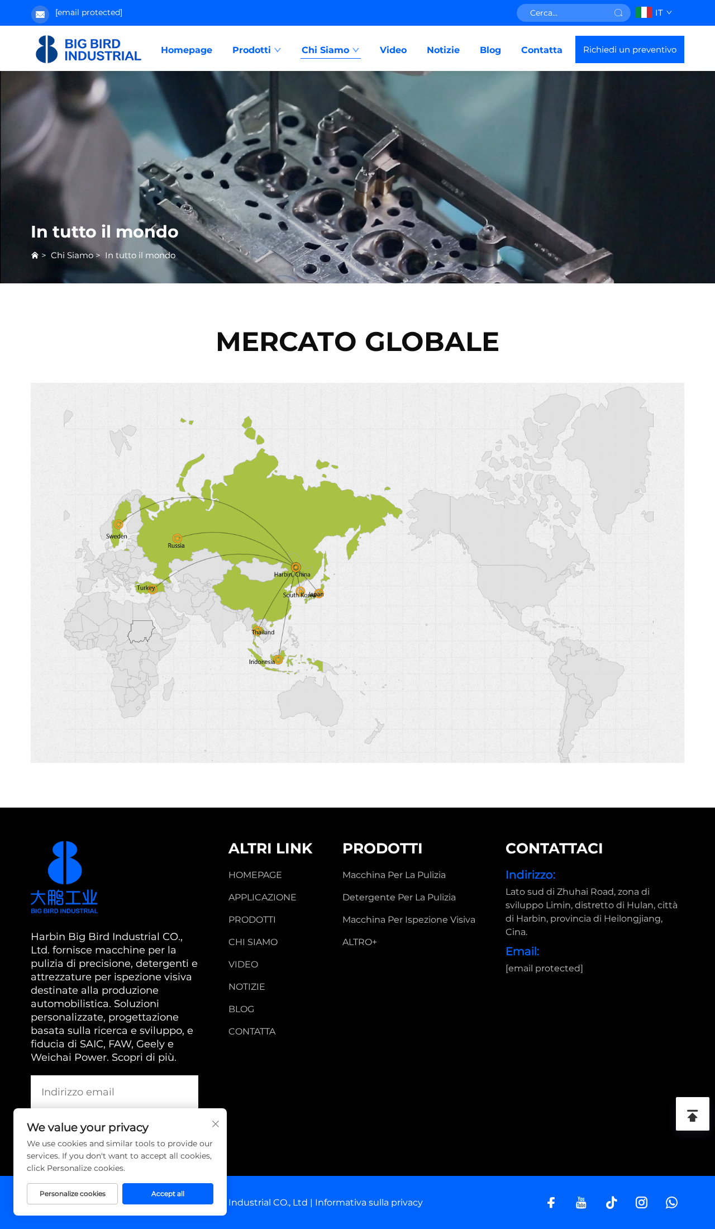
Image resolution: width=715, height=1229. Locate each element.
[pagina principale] (89, 49)
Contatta (542, 50)
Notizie (443, 50)
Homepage (186, 50)
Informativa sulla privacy (369, 1202)
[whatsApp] (672, 1202)
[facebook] (551, 1202)
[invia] (618, 13)
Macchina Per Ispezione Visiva (408, 919)
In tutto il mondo (140, 255)
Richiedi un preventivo (629, 49)
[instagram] (642, 1202)
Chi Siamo (325, 50)
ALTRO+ (359, 942)
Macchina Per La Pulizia (394, 875)
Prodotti (251, 50)
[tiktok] (611, 1202)
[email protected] (88, 12)
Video (393, 50)
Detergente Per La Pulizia (399, 897)
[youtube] (581, 1202)
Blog (490, 50)
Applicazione (262, 897)
